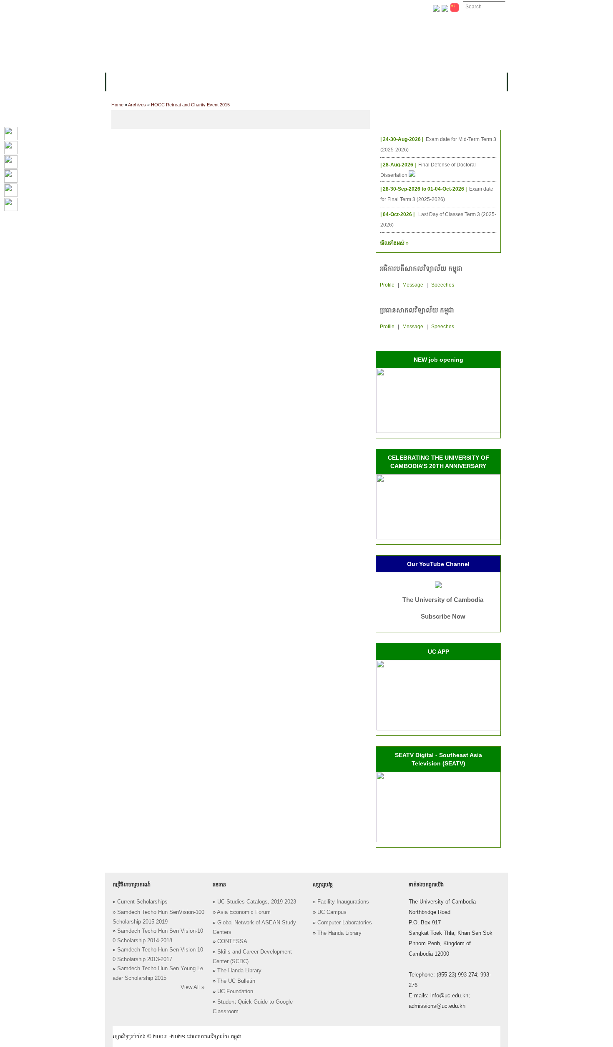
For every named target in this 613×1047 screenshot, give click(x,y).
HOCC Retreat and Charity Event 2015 (190, 104)
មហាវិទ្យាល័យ (161, 82)
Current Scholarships (142, 902)
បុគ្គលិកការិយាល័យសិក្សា (208, 7)
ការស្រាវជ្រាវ (291, 82)
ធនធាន (230, 82)
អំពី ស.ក (122, 82)
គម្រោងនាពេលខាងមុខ (384, 82)
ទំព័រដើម (122, 7)
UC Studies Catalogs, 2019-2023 (256, 902)
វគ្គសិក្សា (200, 82)
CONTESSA (232, 941)
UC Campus (332, 912)
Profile (387, 285)
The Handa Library (239, 971)
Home (117, 104)
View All (190, 987)
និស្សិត (257, 82)
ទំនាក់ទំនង (354, 7)
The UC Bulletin (236, 981)
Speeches (442, 285)
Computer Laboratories (344, 923)
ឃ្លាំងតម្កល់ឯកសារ (309, 7)
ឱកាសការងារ (262, 7)
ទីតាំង (385, 7)
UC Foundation (235, 991)
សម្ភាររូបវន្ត (156, 7)
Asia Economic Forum (244, 912)
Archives (137, 104)
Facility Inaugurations (343, 902)
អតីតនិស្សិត (331, 82)
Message (412, 285)
